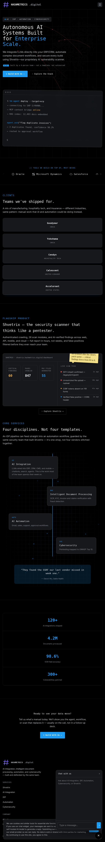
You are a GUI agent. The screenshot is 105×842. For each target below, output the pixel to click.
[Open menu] (100, 4)
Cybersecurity (9, 807)
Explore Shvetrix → (53, 411)
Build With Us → (16, 74)
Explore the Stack (43, 74)
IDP (4, 797)
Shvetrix (6, 787)
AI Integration (9, 792)
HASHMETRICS (26, 4)
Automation (8, 802)
